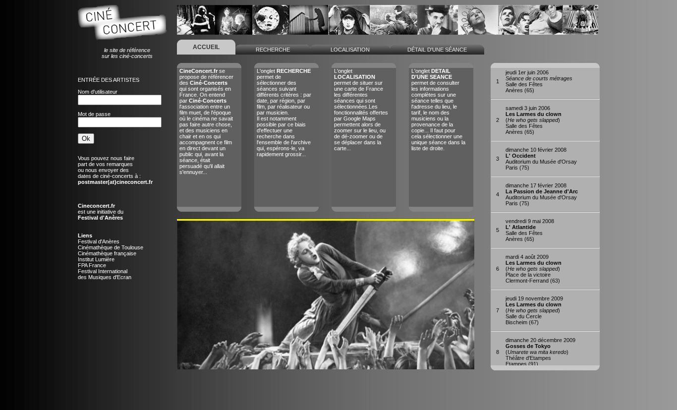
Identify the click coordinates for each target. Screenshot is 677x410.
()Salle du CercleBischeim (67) (534, 310)
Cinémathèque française (107, 253)
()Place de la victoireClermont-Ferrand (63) (534, 269)
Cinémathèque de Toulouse (110, 247)
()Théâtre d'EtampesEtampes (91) (540, 352)
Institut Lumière (96, 259)
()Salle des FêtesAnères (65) (534, 120)
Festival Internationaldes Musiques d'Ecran (104, 274)
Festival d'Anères (98, 241)
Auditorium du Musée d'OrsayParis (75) (541, 159)
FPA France (92, 265)
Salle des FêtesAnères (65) (539, 81)
